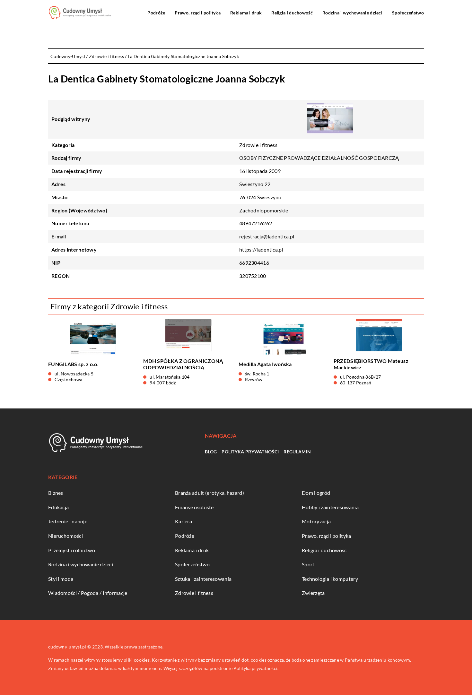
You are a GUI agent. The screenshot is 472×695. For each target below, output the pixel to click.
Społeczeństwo (408, 12)
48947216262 (255, 223)
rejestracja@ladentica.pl (266, 236)
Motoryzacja (316, 521)
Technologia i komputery (330, 579)
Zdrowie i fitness (258, 145)
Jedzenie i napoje (67, 521)
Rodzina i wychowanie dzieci (352, 12)
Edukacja (58, 507)
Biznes (55, 493)
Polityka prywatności (250, 451)
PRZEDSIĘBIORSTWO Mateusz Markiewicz (371, 364)
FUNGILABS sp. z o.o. (73, 364)
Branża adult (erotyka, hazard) (209, 493)
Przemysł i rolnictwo (71, 550)
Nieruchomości (65, 536)
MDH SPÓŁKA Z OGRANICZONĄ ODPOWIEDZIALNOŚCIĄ (183, 364)
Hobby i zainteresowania (330, 507)
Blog (211, 451)
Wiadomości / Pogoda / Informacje (87, 593)
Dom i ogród (316, 493)
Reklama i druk (246, 12)
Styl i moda (60, 579)
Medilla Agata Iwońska (265, 364)
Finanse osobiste (194, 507)
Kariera (183, 521)
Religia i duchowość (292, 12)
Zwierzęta (313, 593)
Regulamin (297, 451)
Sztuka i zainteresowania (203, 579)
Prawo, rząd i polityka (198, 12)
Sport (308, 564)
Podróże (156, 12)
